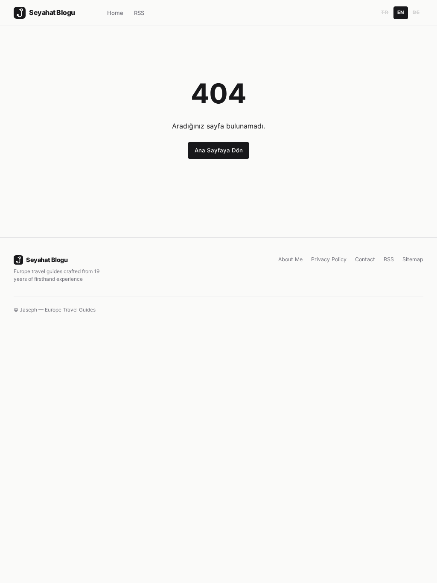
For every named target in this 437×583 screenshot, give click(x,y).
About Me (290, 259)
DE (416, 12)
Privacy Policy (329, 259)
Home (115, 12)
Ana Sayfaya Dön (219, 150)
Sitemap (412, 259)
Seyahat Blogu (46, 259)
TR (384, 12)
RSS (139, 12)
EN (400, 12)
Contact (365, 259)
